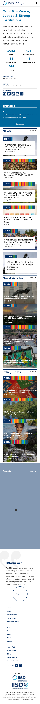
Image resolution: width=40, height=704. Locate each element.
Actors (9, 627)
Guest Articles (12, 615)
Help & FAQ (11, 647)
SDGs (9, 634)
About (9, 638)
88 (11, 59)
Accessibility (11, 650)
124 (28, 51)
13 (28, 59)
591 (11, 66)
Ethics (9, 654)
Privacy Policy (12, 657)
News (9, 608)
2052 (11, 51)
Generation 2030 (13, 621)
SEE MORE (33, 131)
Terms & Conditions (13, 661)
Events (9, 611)
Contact (9, 641)
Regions (9, 631)
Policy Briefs (11, 618)
